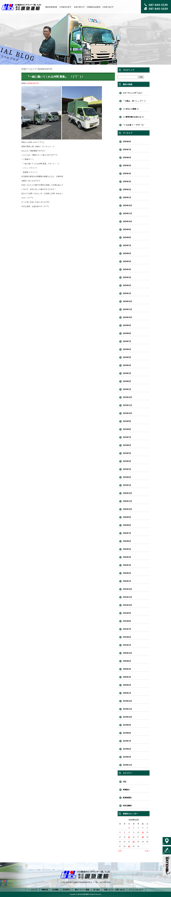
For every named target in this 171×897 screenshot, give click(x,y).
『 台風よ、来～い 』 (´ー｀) (134, 101)
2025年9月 (127, 229)
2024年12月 (127, 301)
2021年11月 (127, 597)
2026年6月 (127, 158)
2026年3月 (127, 181)
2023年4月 (127, 461)
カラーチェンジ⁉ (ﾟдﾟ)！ (133, 93)
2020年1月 (127, 693)
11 (143, 832)
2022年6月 (127, 541)
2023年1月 (127, 485)
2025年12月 (127, 205)
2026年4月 (127, 173)
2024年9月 (127, 325)
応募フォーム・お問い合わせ (108, 6)
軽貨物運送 (127, 798)
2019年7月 (127, 741)
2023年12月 (127, 397)
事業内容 (51, 6)
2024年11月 (127, 309)
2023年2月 (127, 477)
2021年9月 (127, 613)
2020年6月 (127, 661)
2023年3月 (127, 469)
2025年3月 (127, 277)
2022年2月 (127, 573)
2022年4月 (127, 557)
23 (134, 842)
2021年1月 (127, 645)
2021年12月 (127, 589)
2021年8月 (127, 621)
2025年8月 (127, 237)
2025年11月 (127, 213)
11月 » (147, 851)
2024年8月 (127, 333)
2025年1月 (127, 293)
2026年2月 (127, 189)
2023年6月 (127, 445)
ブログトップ (128, 70)
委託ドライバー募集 (82, 890)
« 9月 (120, 851)
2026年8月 (127, 142)
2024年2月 (127, 381)
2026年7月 (127, 150)
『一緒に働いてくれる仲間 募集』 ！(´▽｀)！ (55, 76)
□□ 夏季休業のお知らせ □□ (133, 117)
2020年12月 (127, 653)
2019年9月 (127, 725)
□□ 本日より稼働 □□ (131, 109)
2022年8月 (127, 525)
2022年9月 (127, 517)
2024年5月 (127, 357)
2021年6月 (127, 637)
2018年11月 (127, 765)
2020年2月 (127, 685)
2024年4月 (127, 365)
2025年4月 (127, 269)
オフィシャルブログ (136, 890)
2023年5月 (127, 453)
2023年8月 (127, 429)
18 (143, 837)
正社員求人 (79, 6)
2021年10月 (127, 605)
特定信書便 (127, 806)
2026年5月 (127, 166)
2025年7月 (127, 245)
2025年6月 (127, 253)
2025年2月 (127, 285)
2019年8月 (127, 733)
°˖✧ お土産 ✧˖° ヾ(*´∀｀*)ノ (133, 125)
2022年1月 (127, 581)
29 (129, 846)
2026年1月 (127, 197)
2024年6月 (127, 349)
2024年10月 (127, 317)
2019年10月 (127, 717)
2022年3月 (127, 565)
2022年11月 (127, 501)
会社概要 (65, 6)
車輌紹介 (126, 790)
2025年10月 (127, 221)
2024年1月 (127, 389)
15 (129, 837)
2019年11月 (127, 709)
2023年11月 (127, 405)
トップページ (22, 6)
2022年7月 (127, 533)
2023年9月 (127, 421)
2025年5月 (127, 261)
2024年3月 (127, 373)
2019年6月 (127, 749)
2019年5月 (127, 757)
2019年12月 (127, 701)
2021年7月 (127, 629)
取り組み (94, 6)
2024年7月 (127, 341)
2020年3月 (127, 677)
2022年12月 (127, 493)
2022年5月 (127, 549)
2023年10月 (127, 413)
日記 (124, 782)
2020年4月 (127, 669)
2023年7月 (127, 437)
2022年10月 (127, 509)
